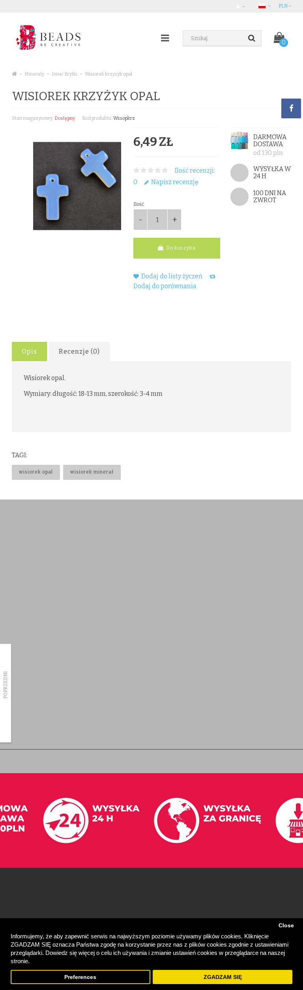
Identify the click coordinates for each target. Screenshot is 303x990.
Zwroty (117, 661)
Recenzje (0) (79, 351)
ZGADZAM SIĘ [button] (223, 977)
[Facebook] (119, 548)
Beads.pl (123, 761)
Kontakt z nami (125, 640)
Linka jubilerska (35, 576)
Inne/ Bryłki (64, 74)
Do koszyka (180, 248)
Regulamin (23, 661)
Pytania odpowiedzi (34, 702)
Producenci (218, 640)
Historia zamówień (130, 671)
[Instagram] (167, 548)
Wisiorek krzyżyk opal (108, 74)
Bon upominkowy (225, 650)
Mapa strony (220, 691)
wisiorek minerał (92, 472)
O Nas (19, 650)
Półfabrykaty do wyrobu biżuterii (54, 566)
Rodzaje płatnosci (32, 671)
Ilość (138, 204)
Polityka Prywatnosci (34, 722)
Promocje (217, 671)
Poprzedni (5, 685)
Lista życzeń (122, 681)
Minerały (34, 74)
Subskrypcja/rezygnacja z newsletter (246, 681)
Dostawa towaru (30, 640)
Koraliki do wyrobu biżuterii (48, 545)
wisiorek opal (36, 472)
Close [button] (286, 925)
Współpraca (25, 712)
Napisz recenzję (174, 182)
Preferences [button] (80, 977)
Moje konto (121, 650)
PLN (283, 6)
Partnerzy (22, 681)
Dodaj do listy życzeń (171, 276)
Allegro (20, 691)
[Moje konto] (242, 6)
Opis (29, 351)
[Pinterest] (135, 548)
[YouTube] (151, 548)
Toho (24, 555)
